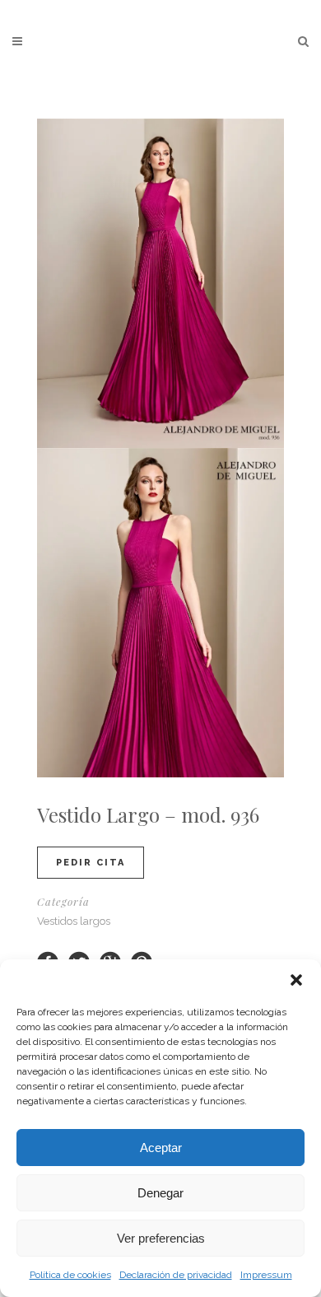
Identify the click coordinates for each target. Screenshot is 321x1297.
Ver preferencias (161, 1238)
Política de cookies (70, 1275)
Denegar (160, 1193)
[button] (296, 980)
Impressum (266, 1275)
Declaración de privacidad (175, 1275)
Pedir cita (90, 862)
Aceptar (161, 1148)
